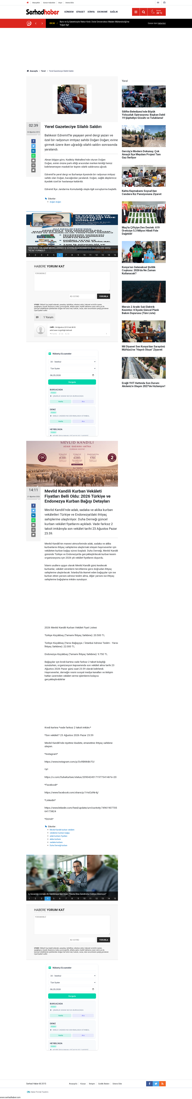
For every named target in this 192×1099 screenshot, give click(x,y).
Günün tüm (157, 23)
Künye (83, 1084)
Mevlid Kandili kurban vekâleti (62, 830)
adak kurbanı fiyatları (58, 836)
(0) (62, 334)
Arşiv (60, 3)
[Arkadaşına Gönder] (33, 160)
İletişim (92, 1084)
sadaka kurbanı (56, 842)
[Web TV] (158, 2)
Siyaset (80, 11)
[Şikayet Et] (106, 333)
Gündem (69, 11)
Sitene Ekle (69, 3)
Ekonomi (102, 11)
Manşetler (36, 3)
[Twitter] (33, 146)
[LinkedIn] (33, 151)
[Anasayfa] (27, 3)
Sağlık (114, 11)
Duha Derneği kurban (58, 845)
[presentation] (35, 23)
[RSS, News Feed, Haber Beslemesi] (162, 1083)
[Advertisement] (96, 47)
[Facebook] (33, 141)
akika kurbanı (55, 839)
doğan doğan (55, 202)
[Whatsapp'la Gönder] (33, 156)
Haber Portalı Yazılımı (39, 1092)
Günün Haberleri (49, 3)
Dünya (91, 11)
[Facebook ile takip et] (149, 1083)
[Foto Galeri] (164, 2)
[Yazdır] (33, 165)
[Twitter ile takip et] (156, 1083)
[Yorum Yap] (33, 170)
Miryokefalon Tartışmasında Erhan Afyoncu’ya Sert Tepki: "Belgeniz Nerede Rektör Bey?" (94, 23)
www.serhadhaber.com (10, 1097)
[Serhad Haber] (42, 11)
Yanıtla (54, 334)
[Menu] (135, 12)
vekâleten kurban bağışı (60, 833)
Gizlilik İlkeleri (103, 1084)
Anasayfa (73, 1084)
